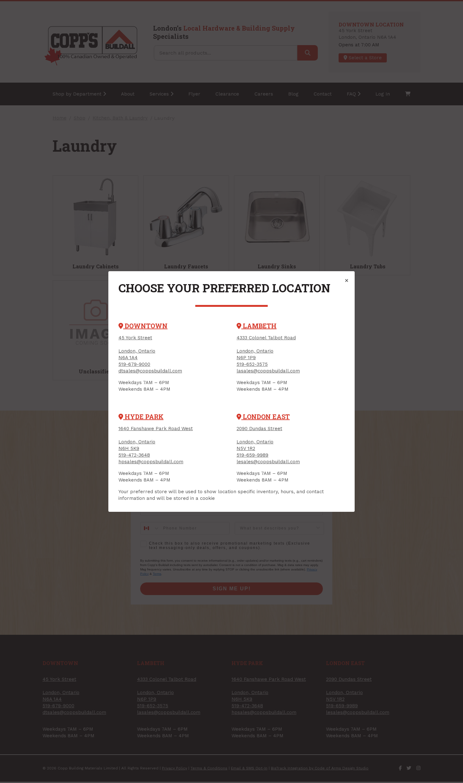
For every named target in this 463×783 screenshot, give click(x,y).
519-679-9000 (134, 364)
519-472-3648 (134, 455)
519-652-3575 (252, 364)
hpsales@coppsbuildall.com (150, 462)
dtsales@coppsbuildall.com (150, 371)
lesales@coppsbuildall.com (268, 462)
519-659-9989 (252, 455)
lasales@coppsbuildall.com (268, 371)
